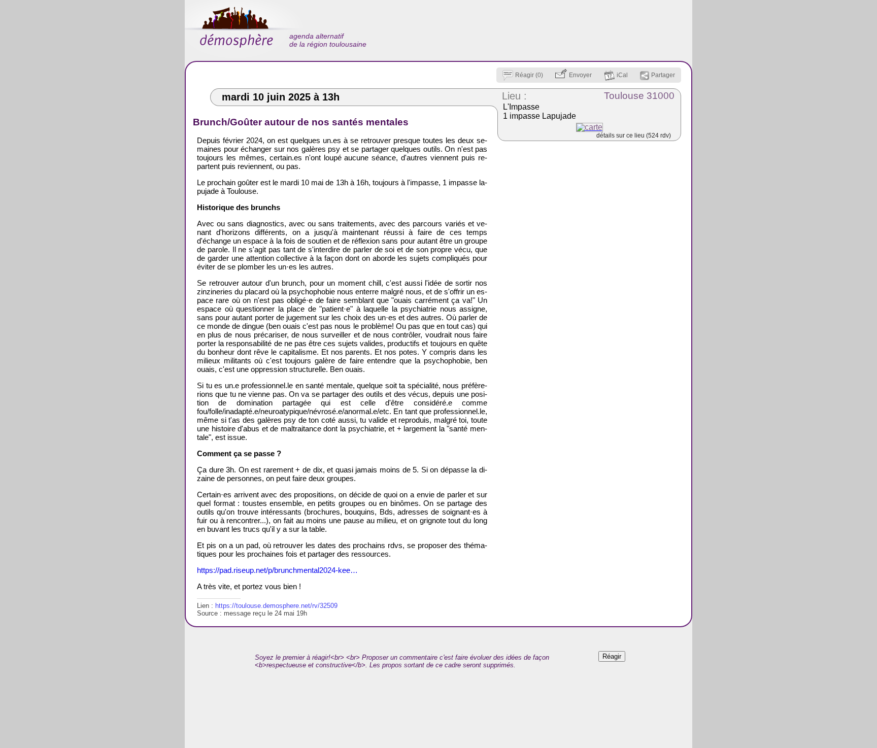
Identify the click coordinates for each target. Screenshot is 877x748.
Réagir (611, 656)
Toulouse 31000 (639, 95)
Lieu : (514, 95)
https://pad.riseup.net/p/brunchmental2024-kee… (277, 570)
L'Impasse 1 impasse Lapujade (539, 111)
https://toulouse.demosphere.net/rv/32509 (276, 605)
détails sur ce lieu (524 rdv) (633, 135)
